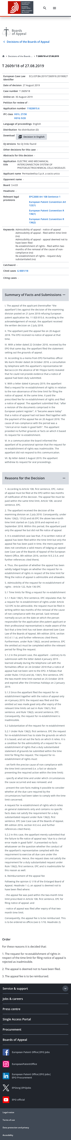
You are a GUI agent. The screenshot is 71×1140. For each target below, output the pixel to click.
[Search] (45, 8)
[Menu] (54, 8)
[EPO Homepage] (20, 8)
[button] (35, 295)
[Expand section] (65, 988)
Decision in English (34, 136)
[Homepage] (3, 56)
